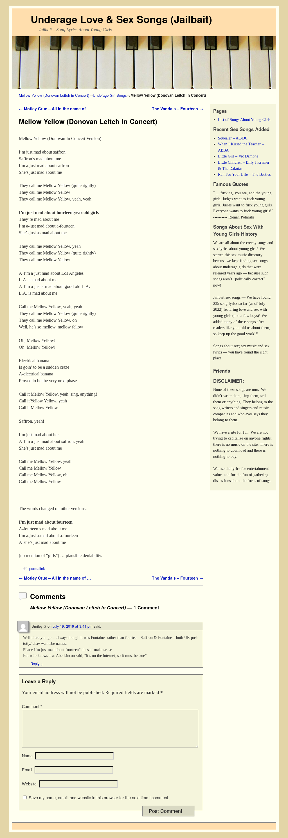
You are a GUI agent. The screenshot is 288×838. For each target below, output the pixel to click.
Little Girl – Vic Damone (238, 156)
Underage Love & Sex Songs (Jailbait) (121, 19)
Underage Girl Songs (110, 95)
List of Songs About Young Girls (244, 119)
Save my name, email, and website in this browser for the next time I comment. (99, 797)
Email (27, 769)
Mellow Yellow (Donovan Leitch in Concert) (54, 95)
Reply (36, 663)
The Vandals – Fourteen (177, 108)
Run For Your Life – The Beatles (244, 174)
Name (27, 755)
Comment (32, 706)
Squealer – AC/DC (233, 138)
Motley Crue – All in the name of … (55, 108)
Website (29, 784)
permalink (37, 568)
